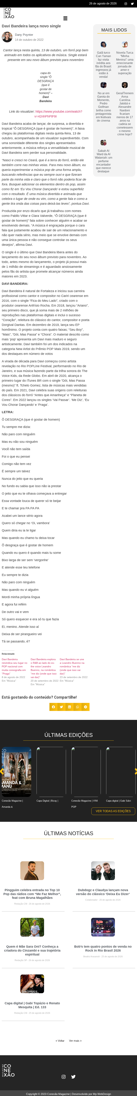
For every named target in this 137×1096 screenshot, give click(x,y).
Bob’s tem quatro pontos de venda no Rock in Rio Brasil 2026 (103, 948)
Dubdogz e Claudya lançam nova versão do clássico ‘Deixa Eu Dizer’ (103, 892)
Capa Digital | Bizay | (47, 800)
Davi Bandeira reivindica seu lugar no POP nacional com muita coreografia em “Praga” (14, 666)
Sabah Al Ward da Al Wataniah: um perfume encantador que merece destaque (103, 161)
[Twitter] (132, 4)
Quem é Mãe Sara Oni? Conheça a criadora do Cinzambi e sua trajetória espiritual (32, 950)
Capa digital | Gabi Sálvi (118, 800)
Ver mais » (75, 1040)
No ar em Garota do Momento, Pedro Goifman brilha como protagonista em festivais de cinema (103, 107)
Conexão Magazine (58, 1093)
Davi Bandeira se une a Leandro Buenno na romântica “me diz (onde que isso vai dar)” (72, 666)
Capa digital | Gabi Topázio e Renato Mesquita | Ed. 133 (32, 1005)
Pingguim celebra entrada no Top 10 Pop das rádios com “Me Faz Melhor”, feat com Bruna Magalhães (32, 894)
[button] (65, 18)
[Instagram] (126, 4)
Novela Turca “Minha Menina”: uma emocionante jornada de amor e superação (124, 63)
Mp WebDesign (102, 1093)
